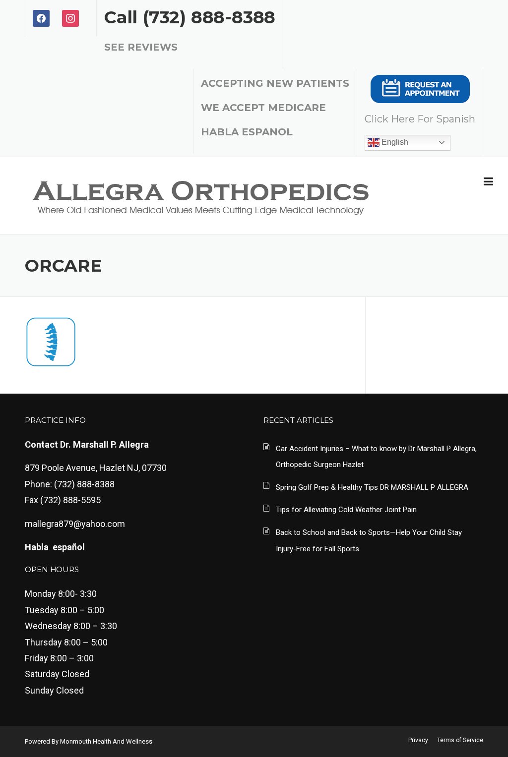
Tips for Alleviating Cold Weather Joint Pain (346, 509)
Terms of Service (460, 740)
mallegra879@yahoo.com (75, 524)
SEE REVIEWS (141, 47)
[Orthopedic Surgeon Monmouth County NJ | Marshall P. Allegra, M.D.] (200, 195)
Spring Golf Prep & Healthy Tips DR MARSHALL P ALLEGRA (372, 487)
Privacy (418, 740)
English (394, 142)
